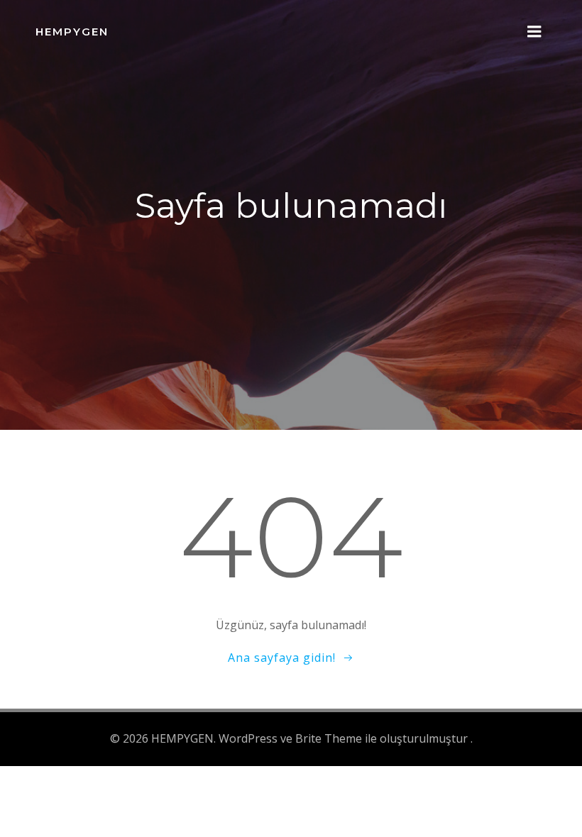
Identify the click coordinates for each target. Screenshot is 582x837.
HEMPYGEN (72, 31)
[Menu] (534, 32)
